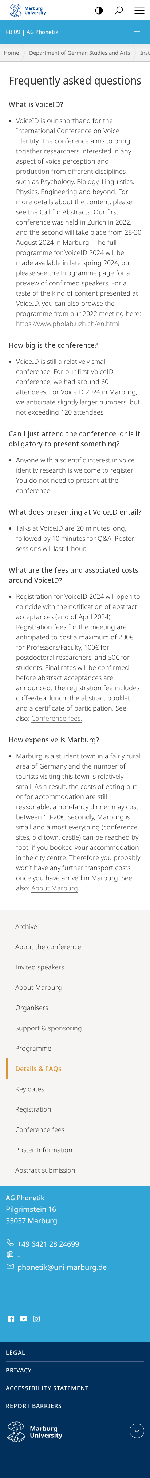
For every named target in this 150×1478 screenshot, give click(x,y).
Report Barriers (34, 1406)
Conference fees (39, 1129)
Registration (33, 1109)
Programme (33, 1048)
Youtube (22, 1319)
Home (11, 52)
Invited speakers (39, 967)
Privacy (19, 1370)
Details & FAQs (38, 1068)
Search (119, 10)
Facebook (10, 1319)
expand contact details (137, 1431)
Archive (26, 926)
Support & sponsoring (48, 1028)
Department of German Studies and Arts (79, 52)
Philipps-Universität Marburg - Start (31, 10)
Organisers (31, 1007)
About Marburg (54, 888)
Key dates (29, 1088)
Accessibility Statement (47, 1388)
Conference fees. (56, 718)
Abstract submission (45, 1170)
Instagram (37, 1319)
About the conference (48, 946)
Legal (15, 1352)
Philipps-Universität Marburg (49, 1443)
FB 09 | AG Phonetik (139, 32)
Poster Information (43, 1149)
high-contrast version (99, 10)
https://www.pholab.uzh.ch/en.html (67, 323)
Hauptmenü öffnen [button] (139, 10)
